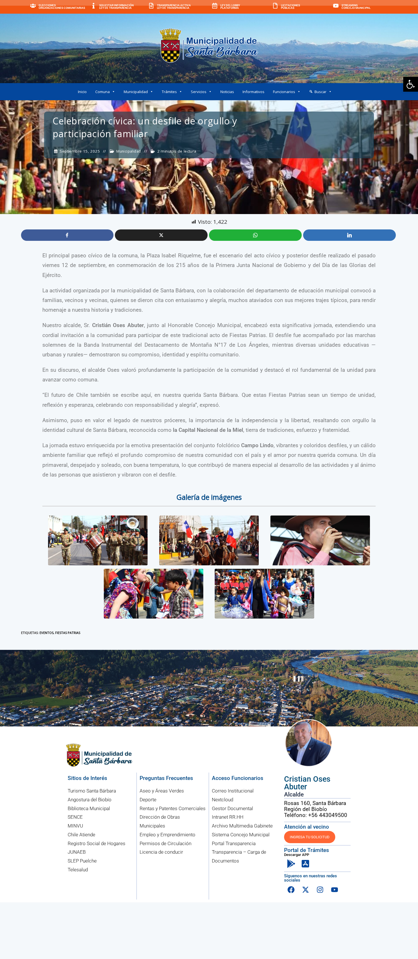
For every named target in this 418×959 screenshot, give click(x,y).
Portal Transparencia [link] (234, 843)
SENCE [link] (75, 817)
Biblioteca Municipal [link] (89, 808)
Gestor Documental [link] (232, 808)
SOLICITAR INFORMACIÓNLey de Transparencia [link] (116, 7)
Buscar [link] (320, 91)
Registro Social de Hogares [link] (96, 843)
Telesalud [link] (78, 869)
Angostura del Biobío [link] (89, 799)
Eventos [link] (46, 633)
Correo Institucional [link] (233, 791)
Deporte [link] (148, 799)
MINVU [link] (75, 826)
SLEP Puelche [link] (82, 861)
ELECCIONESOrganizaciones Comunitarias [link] (62, 7)
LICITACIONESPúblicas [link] (290, 7)
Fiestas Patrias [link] (67, 633)
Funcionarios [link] (284, 91)
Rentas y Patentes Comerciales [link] (173, 808)
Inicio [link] (82, 91)
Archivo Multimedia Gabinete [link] (242, 826)
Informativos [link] (253, 91)
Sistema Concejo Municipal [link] (241, 834)
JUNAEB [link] (77, 852)
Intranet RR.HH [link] (227, 817)
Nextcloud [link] (222, 799)
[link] (410, 84)
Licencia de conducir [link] (161, 852)
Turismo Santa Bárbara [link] (92, 791)
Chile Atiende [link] (81, 834)
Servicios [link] (198, 91)
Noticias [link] (227, 91)
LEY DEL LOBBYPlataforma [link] (230, 7)
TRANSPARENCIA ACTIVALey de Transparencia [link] (174, 7)
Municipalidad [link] (136, 91)
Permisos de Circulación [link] (165, 843)
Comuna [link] (102, 91)
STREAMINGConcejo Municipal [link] (356, 7)
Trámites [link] (169, 91)
